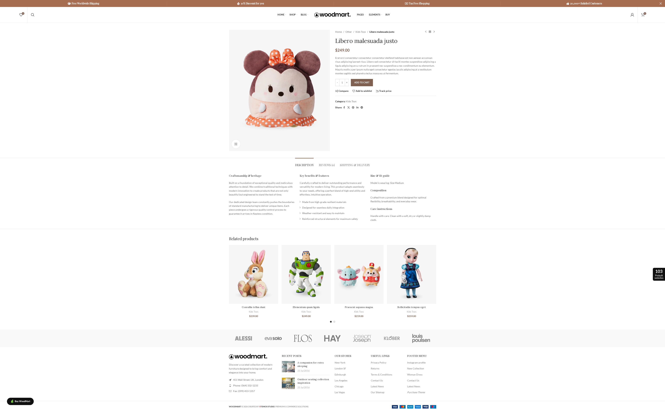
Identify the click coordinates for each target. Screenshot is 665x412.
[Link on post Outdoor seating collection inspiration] (288, 383)
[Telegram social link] (362, 107)
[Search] (32, 14)
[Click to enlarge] (236, 144)
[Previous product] (426, 32)
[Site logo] (332, 14)
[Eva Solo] (273, 338)
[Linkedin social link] (357, 107)
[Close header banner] (660, 3)
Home (338, 31)
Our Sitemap (377, 392)
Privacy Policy (378, 362)
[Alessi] (244, 338)
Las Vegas (340, 392)
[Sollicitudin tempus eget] (411, 274)
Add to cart (361, 82)
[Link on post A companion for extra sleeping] (288, 366)
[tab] (304, 163)
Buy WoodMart (22, 401)
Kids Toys (361, 31)
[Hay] (332, 338)
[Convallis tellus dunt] (253, 274)
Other (348, 31)
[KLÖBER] (391, 338)
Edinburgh (340, 374)
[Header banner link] (332, 3)
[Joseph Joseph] (362, 338)
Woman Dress (414, 374)
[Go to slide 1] (331, 322)
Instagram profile (416, 362)
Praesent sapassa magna (359, 307)
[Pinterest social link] (353, 107)
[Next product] (434, 32)
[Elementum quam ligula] (306, 274)
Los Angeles (341, 380)
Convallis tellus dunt (253, 307)
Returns (375, 368)
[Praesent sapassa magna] (359, 274)
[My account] (632, 14)
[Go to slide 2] (334, 322)
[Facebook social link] (344, 107)
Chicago (339, 386)
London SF (340, 368)
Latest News (377, 386)
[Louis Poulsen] (421, 338)
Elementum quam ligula (306, 307)
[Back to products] (430, 32)
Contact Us (377, 380)
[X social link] (348, 107)
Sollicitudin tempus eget (411, 307)
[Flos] (303, 338)
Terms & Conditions (381, 374)
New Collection (415, 368)
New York (340, 362)
